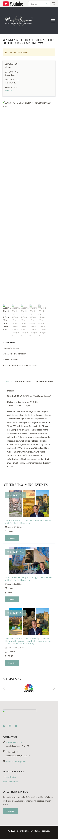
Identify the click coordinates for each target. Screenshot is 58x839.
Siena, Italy (9, 91)
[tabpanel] (29, 428)
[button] (4, 688)
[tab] (8, 381)
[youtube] (16, 726)
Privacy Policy (9, 777)
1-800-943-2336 (14, 742)
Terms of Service (10, 781)
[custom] (4, 726)
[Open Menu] (53, 21)
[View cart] (53, 3)
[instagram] (10, 726)
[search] (47, 3)
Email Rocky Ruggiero (16, 761)
